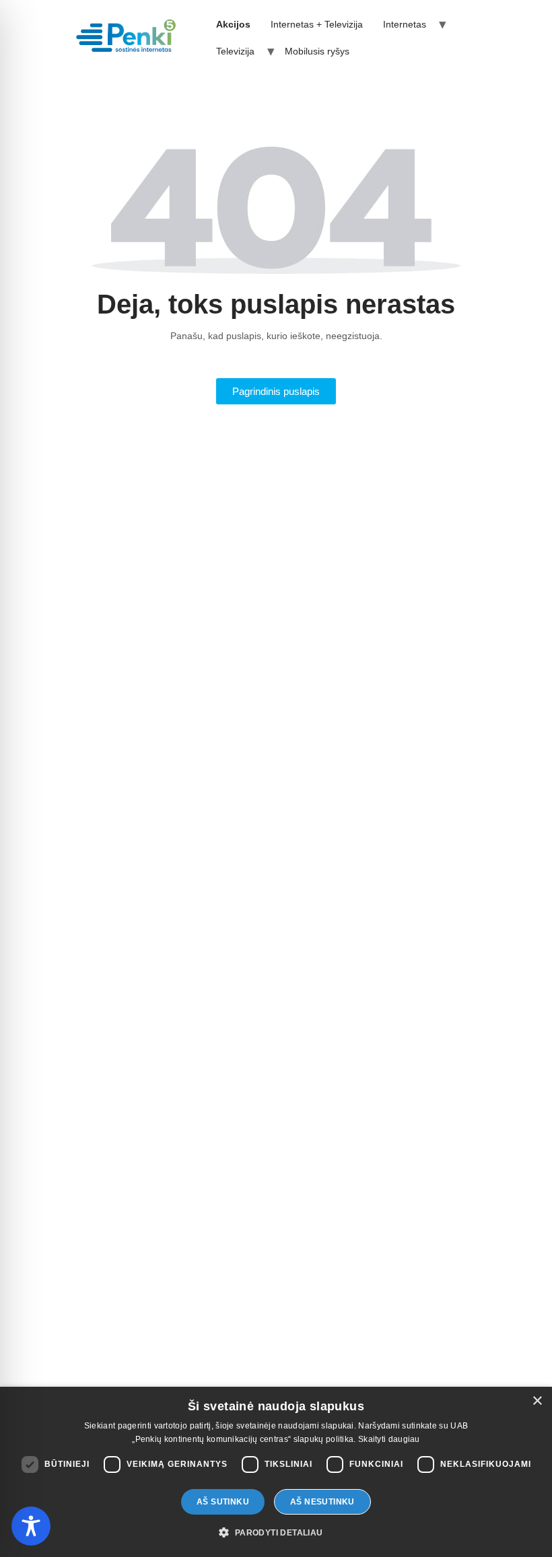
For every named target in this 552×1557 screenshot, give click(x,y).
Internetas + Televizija (317, 24)
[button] (275, 1533)
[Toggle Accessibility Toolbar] (31, 1526)
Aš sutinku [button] (223, 1502)
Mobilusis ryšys (317, 51)
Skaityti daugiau (389, 1439)
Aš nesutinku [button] (322, 1502)
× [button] (537, 1401)
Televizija (235, 51)
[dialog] (276, 1472)
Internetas (404, 24)
